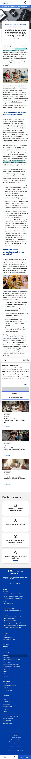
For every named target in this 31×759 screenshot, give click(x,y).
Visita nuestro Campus (7, 706)
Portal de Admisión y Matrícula (9, 639)
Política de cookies (15, 739)
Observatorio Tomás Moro (8, 690)
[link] (24, 2)
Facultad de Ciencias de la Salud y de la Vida (13, 598)
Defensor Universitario (7, 661)
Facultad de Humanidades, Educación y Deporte (13, 596)
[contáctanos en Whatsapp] (14, 757)
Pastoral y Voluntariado (7, 669)
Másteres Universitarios (8, 605)
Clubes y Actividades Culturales (9, 668)
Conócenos (6, 695)
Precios (4, 642)
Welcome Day (6, 655)
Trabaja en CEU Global (7, 723)
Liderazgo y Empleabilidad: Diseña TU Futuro (13, 627)
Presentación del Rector (8, 697)
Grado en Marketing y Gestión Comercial (12, 623)
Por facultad (5, 591)
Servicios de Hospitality (7, 641)
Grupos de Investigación (8, 683)
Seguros (4, 648)
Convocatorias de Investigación (9, 685)
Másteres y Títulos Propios (9, 608)
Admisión (5, 633)
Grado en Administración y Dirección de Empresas (14, 616)
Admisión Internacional (7, 637)
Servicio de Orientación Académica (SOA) (11, 659)
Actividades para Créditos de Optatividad (11, 666)
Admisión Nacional (6, 635)
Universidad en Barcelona (15, 741)
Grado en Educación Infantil (9, 618)
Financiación (5, 646)
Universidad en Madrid (15, 744)
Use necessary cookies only (15, 397)
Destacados (5, 615)
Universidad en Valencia (15, 746)
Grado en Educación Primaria (10, 620)
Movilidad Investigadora (8, 689)
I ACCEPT (15, 389)
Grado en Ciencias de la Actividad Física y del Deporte (15, 622)
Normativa (5, 711)
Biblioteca (5, 671)
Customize (14, 393)
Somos (4, 699)
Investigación (6, 681)
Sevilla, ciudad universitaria (8, 675)
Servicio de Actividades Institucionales (11, 716)
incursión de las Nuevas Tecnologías (13, 338)
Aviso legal (15, 735)
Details (25, 384)
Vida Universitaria (6, 657)
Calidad (4, 713)
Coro (4, 673)
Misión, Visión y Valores (7, 708)
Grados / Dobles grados (8, 603)
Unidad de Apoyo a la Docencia (9, 715)
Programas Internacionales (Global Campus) (13, 610)
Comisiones (5, 687)
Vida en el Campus (8, 653)
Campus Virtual (6, 676)
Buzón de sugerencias (7, 720)
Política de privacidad (15, 737)
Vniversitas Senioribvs (8, 611)
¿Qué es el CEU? (7, 701)
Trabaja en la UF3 (6, 721)
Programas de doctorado (9, 606)
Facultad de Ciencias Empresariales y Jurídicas (13, 593)
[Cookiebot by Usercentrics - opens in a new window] (23, 360)
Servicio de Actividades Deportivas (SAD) (11, 664)
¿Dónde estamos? (6, 704)
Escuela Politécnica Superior (9, 594)
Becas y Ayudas (6, 644)
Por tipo (4, 601)
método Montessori (16, 102)
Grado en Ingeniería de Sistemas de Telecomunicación (15, 625)
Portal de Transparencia (8, 718)
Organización (5, 709)
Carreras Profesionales (7, 662)
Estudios (5, 589)
